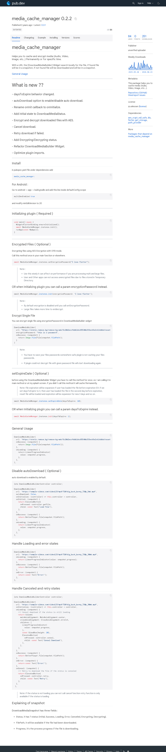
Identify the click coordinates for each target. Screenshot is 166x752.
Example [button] (42, 37)
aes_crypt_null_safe (137, 117)
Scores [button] (76, 37)
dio (149, 117)
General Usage (20, 74)
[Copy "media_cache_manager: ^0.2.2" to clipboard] (75, 19)
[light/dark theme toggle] (158, 3)
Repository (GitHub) (137, 92)
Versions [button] (66, 37)
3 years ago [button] (26, 25)
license (143, 106)
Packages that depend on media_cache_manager (140, 135)
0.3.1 (43, 25)
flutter (131, 120)
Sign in (140, 3)
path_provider (134, 122)
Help (149, 3)
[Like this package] (108, 29)
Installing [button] (54, 37)
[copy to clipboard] (110, 175)
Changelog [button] (29, 37)
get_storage (141, 120)
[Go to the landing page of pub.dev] (15, 3)
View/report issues (136, 95)
